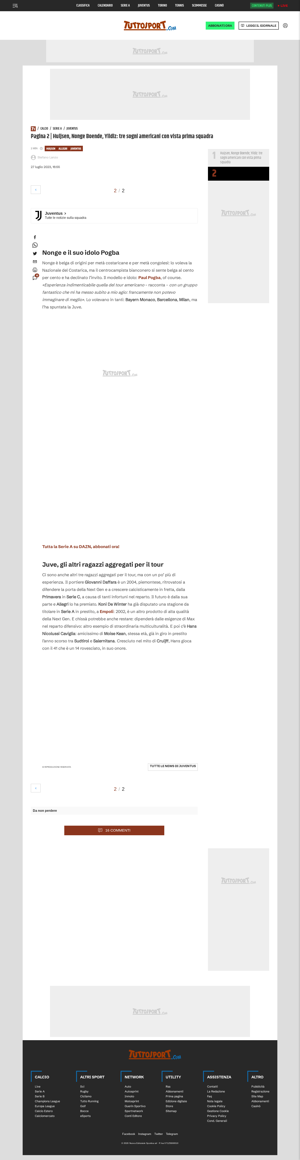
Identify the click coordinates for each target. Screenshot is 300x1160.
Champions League (47, 1101)
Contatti (212, 1086)
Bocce (84, 1111)
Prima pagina (174, 1096)
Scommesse (199, 5)
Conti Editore (133, 1116)
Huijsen (50, 148)
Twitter (158, 1134)
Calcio (44, 128)
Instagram (144, 1134)
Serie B (39, 1096)
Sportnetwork (134, 1111)
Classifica (83, 5)
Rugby (84, 1091)
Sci (82, 1086)
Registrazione (260, 1091)
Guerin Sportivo (135, 1106)
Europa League (45, 1106)
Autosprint (132, 1091)
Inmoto (129, 1096)
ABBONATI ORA (220, 25)
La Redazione (216, 1091)
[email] (35, 262)
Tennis (179, 5)
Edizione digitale (176, 1101)
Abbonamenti (174, 1091)
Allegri (63, 148)
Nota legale (214, 1101)
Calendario (105, 5)
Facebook (128, 1134)
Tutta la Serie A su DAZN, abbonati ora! (80, 546)
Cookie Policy (216, 1106)
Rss (168, 1086)
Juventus (144, 5)
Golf (83, 1106)
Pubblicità (257, 1086)
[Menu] (15, 6)
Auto (128, 1086)
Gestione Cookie (218, 1111)
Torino (162, 5)
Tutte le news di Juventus (173, 766)
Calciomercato (44, 1116)
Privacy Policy (216, 1116)
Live (284, 5)
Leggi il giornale (261, 25)
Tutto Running (89, 1101)
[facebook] (35, 237)
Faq (209, 1096)
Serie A (125, 5)
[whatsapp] (35, 245)
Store (169, 1106)
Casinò (219, 5)
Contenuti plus (262, 5)
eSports (85, 1116)
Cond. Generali (217, 1121)
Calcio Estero (44, 1111)
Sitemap (171, 1111)
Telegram (172, 1134)
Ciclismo (85, 1096)
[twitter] (35, 253)
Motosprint (132, 1101)
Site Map (257, 1096)
